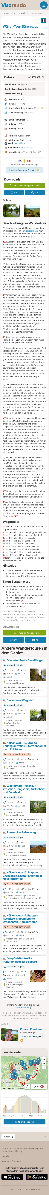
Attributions (20, 1088)
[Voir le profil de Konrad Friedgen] (9, 1034)
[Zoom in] (44, 1059)
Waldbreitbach (25, 147)
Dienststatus (15, 1189)
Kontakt (5, 1156)
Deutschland (19, 143)
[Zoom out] (44, 1063)
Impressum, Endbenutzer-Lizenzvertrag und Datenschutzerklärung (22, 1149)
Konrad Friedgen (31, 1029)
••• (2, 13)
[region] (24, 1073)
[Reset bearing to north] (44, 1067)
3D (40, 1086)
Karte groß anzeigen (24, 1122)
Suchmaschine (23, 1007)
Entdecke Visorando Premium (22, 170)
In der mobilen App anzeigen (26, 185)
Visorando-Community (12, 1161)
